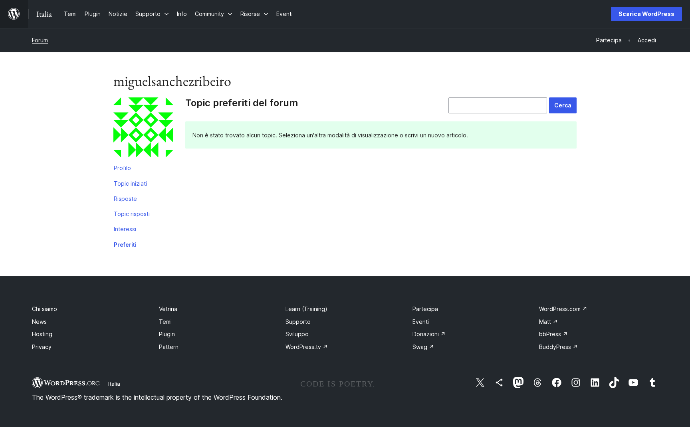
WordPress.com (563, 308)
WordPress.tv (307, 346)
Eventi (420, 321)
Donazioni (429, 334)
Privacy (42, 346)
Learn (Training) (306, 308)
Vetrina (168, 308)
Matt (548, 321)
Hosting (42, 334)
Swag (423, 346)
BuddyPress (558, 346)
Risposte (125, 198)
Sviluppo (297, 334)
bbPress (553, 334)
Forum (40, 40)
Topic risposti (132, 213)
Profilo (122, 168)
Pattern (168, 346)
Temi (165, 321)
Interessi (125, 229)
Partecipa (425, 308)
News (39, 321)
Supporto (298, 321)
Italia (114, 384)
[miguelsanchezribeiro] (143, 129)
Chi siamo (44, 308)
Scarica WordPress (646, 13)
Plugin (167, 334)
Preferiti (125, 244)
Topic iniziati (130, 183)
